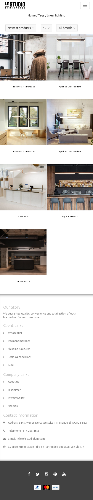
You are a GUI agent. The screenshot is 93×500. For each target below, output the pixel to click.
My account (15, 332)
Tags (41, 15)
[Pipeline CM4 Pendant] (69, 66)
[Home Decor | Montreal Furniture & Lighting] (14, 5)
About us (13, 381)
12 (44, 28)
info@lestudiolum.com (31, 438)
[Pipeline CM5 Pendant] (23, 66)
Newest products (19, 28)
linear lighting (56, 15)
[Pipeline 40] (23, 196)
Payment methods (19, 340)
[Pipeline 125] (23, 261)
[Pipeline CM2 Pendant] (69, 131)
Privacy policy (16, 398)
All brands (65, 28)
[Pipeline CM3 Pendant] (23, 131)
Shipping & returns (19, 349)
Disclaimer (14, 390)
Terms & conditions (19, 357)
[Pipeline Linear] (69, 196)
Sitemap (13, 406)
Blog (11, 365)
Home (32, 15)
